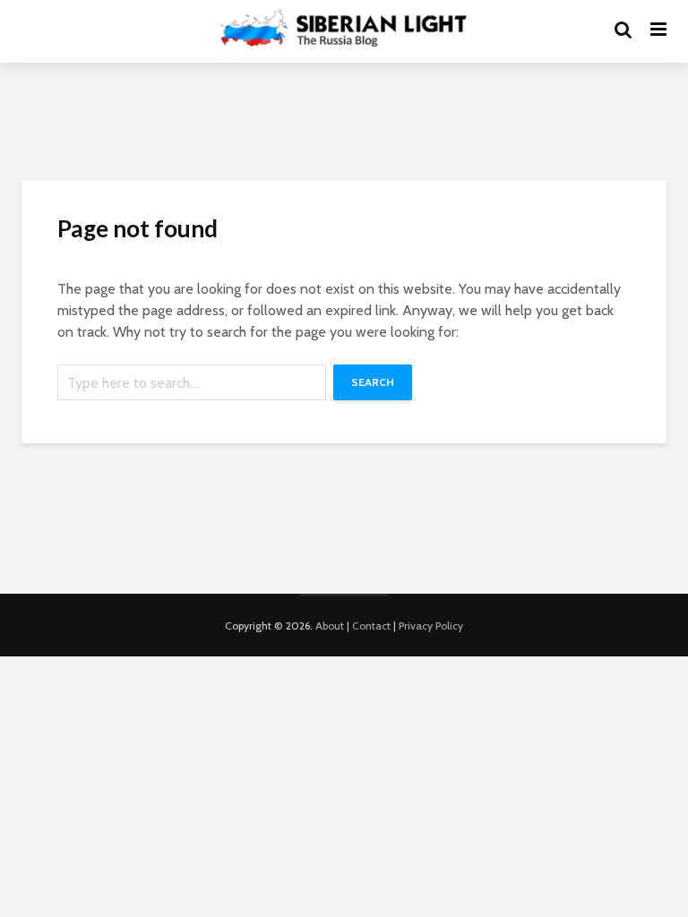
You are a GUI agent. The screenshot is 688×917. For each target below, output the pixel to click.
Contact (371, 625)
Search (372, 382)
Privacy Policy (431, 625)
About (329, 625)
